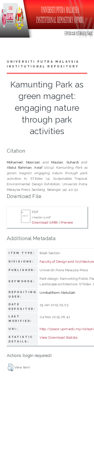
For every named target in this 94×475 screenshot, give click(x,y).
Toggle (11, 9)
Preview (67, 222)
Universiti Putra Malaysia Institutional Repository (43, 64)
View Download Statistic (59, 337)
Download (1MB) (45, 222)
